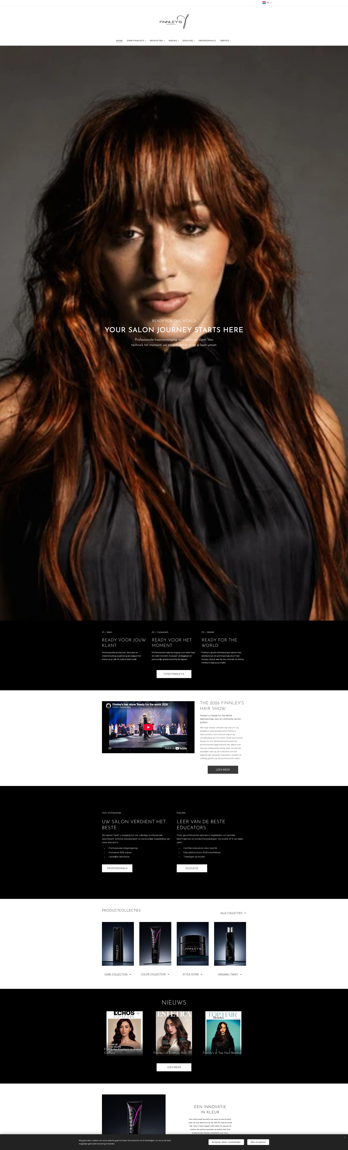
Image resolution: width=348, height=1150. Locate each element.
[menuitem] (120, 41)
